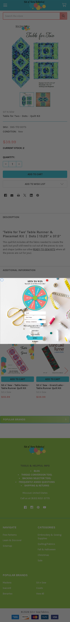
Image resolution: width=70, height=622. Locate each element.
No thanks (35, 341)
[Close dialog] (2, 280)
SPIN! (35, 338)
